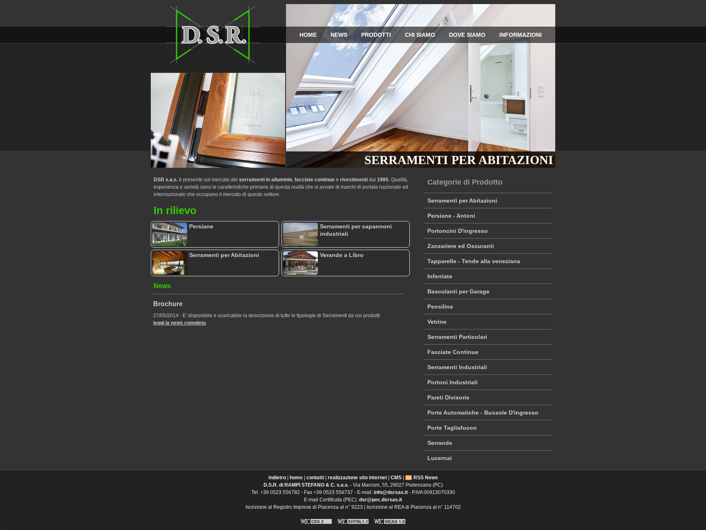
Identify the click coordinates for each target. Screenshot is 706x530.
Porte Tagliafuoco (452, 427)
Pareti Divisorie (448, 397)
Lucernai (439, 458)
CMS (396, 477)
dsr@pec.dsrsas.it (380, 500)
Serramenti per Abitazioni (462, 200)
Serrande (439, 443)
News (339, 35)
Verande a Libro (342, 255)
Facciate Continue (452, 352)
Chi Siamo (420, 35)
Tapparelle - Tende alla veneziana (473, 261)
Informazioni (520, 35)
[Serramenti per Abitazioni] (169, 263)
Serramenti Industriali (457, 367)
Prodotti (376, 35)
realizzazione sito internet (357, 477)
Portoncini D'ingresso (457, 231)
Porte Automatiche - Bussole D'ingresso (482, 412)
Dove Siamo (467, 35)
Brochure (168, 303)
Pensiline (440, 306)
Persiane (201, 226)
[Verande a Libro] (300, 263)
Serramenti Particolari (457, 337)
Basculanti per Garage (458, 291)
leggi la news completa (179, 323)
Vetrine (437, 321)
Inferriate (439, 276)
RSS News (425, 477)
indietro (277, 477)
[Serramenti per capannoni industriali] (300, 234)
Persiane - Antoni (451, 215)
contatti (315, 477)
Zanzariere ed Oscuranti (460, 246)
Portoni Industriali (452, 382)
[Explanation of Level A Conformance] (389, 525)
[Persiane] (169, 234)
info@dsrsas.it (391, 492)
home (308, 35)
